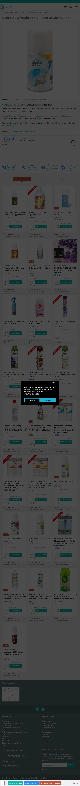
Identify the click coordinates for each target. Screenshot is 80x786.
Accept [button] (48, 400)
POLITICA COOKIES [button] (32, 394)
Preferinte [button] (32, 400)
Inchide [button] (53, 383)
